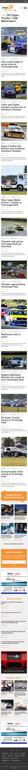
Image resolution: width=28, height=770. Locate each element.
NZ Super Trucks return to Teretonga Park (12, 420)
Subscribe (22, 753)
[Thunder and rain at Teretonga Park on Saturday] (14, 227)
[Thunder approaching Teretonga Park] (14, 270)
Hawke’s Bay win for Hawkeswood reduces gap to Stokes (6, 713)
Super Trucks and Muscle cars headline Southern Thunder (13, 148)
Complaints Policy (16, 760)
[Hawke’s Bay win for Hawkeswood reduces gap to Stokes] (7, 705)
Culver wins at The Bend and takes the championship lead (13, 632)
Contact (17, 753)
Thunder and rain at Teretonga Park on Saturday (12, 244)
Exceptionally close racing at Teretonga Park (12, 474)
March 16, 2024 (4, 249)
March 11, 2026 (4, 153)
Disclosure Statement (19, 755)
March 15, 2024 (4, 289)
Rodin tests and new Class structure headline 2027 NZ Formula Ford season (20, 694)
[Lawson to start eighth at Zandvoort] (7, 685)
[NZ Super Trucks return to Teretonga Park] (14, 403)
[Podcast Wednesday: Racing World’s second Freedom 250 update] (7, 528)
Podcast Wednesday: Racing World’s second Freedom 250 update (6, 536)
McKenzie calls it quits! (10, 335)
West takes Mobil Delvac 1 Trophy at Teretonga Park (11, 202)
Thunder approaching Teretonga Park (13, 285)
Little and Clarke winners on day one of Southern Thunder (13, 107)
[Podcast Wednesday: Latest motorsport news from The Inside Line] (20, 509)
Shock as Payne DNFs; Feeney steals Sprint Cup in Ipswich (20, 713)
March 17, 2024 (4, 207)
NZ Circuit (8, 58)
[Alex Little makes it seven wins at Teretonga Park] (14, 42)
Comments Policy (6, 760)
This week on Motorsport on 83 (11, 612)
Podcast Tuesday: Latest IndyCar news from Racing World (20, 536)
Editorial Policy (5, 758)
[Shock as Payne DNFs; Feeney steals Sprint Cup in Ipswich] (20, 705)
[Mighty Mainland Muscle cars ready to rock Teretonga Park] (14, 360)
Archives (4, 755)
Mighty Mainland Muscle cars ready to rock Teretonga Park (12, 377)
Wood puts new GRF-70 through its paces (7, 517)
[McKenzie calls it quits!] (14, 314)
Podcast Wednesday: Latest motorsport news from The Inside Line (20, 518)
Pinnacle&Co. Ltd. (14, 767)
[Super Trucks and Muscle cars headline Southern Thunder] (14, 131)
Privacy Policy (14, 758)
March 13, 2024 (4, 382)
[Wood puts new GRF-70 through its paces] (7, 509)
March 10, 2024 (4, 425)
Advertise (10, 755)
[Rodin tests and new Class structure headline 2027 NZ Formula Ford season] (20, 685)
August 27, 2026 (5, 605)
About (11, 753)
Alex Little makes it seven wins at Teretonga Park (12, 64)
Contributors (5, 753)
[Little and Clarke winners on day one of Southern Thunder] (14, 90)
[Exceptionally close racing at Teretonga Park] (14, 451)
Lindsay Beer (20, 58)
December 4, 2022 (5, 479)
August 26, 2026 (5, 624)
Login (25, 1)
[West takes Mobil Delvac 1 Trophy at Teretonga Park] (14, 180)
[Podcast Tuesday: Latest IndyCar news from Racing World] (20, 528)
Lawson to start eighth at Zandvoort (7, 693)
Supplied (19, 143)
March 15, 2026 (4, 69)
